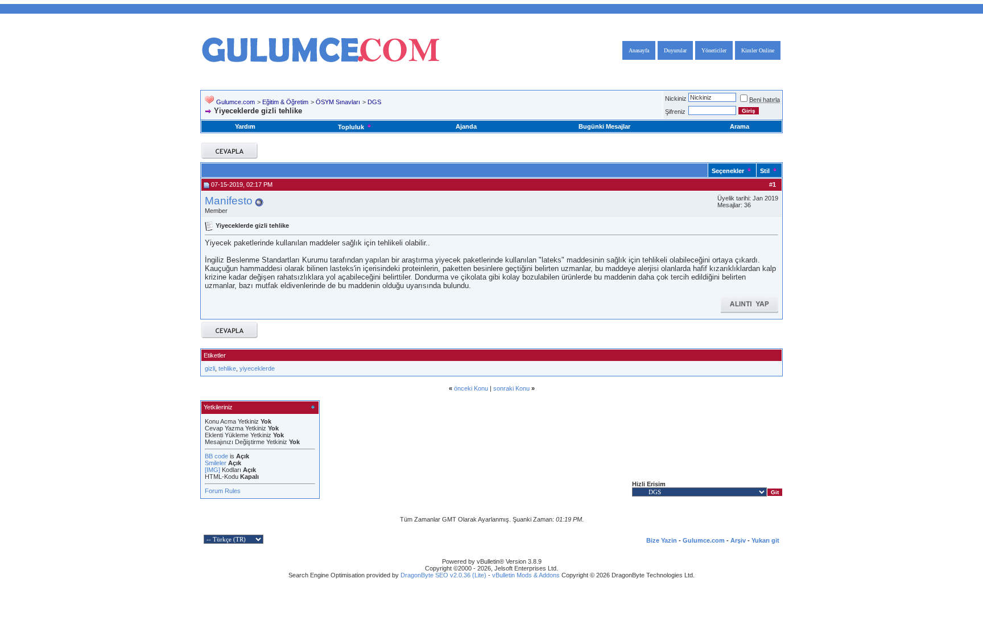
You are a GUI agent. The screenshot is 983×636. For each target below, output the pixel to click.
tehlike (227, 368)
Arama (739, 126)
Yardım (245, 126)
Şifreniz (675, 111)
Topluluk (351, 127)
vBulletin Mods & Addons (526, 575)
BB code (216, 456)
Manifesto (229, 201)
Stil (765, 170)
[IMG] (212, 469)
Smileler (215, 462)
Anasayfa (639, 50)
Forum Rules (223, 490)
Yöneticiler (713, 50)
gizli (210, 368)
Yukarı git (765, 540)
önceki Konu (471, 388)
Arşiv (738, 540)
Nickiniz (676, 98)
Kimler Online (757, 50)
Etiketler (215, 355)
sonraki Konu (511, 388)
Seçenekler (728, 170)
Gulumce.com (235, 102)
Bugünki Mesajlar (604, 126)
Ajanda (466, 126)
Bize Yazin (661, 540)
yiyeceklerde (257, 368)
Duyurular (675, 50)
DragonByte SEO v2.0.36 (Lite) (443, 575)
